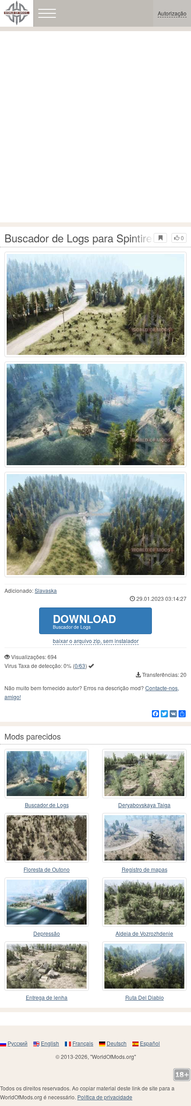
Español (150, 1043)
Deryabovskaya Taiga (144, 804)
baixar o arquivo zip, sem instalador (96, 640)
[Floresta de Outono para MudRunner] (46, 837)
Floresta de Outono (47, 869)
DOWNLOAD (84, 620)
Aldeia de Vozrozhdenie (144, 933)
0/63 (80, 665)
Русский (18, 1043)
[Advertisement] (95, 126)
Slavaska (46, 590)
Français (82, 1043)
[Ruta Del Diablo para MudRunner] (144, 966)
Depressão (46, 933)
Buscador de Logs (47, 804)
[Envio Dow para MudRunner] (46, 966)
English (50, 1043)
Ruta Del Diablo (144, 997)
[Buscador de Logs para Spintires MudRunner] (95, 304)
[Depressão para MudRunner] (46, 902)
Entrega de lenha (47, 997)
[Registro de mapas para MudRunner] (144, 837)
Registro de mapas (144, 869)
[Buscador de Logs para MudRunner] (46, 773)
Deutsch (117, 1043)
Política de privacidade (104, 1097)
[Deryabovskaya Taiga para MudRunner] (144, 773)
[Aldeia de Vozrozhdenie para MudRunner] (144, 902)
